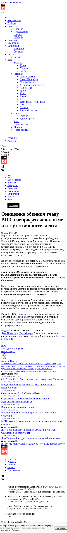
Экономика (13, 43)
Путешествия (21, 31)
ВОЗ (3, 345)
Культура (18, 62)
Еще (9, 59)
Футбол (24, 115)
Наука (10, 54)
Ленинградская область (32, 85)
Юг (22, 99)
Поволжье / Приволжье (32, 101)
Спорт (17, 113)
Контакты (11, 465)
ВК (12, 339)
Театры (24, 71)
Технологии (13, 45)
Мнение (18, 127)
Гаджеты (18, 51)
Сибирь (24, 107)
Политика (12, 40)
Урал (22, 104)
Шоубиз (18, 34)
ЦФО (23, 90)
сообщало (22, 314)
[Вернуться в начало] (3, 8)
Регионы (18, 73)
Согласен (60, 528)
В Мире (11, 23)
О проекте (12, 459)
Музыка (24, 68)
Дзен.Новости (8, 333)
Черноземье (26, 87)
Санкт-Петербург (29, 79)
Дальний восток (28, 110)
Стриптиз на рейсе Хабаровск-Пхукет (21, 393)
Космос (18, 57)
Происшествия (21, 124)
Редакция (12, 138)
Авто (16, 121)
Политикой (16, 530)
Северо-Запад (27, 82)
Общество (12, 26)
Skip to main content (11, 2)
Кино (23, 65)
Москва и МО (27, 76)
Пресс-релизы (21, 129)
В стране (18, 29)
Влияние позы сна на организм (17, 407)
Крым (23, 93)
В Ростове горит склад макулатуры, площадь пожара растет (33, 443)
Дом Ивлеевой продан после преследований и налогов (30, 438)
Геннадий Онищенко (12, 348)
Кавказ (23, 96)
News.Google (26, 333)
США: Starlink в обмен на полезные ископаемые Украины (32, 379)
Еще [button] (9, 199)
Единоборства (27, 118)
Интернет (19, 48)
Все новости (14, 20)
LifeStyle (18, 37)
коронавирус (8, 351)
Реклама (11, 140)
